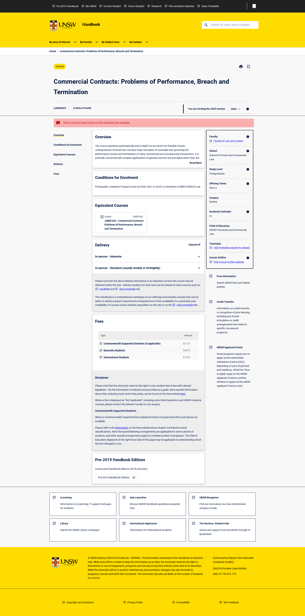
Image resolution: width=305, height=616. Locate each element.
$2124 (186, 343)
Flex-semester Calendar (181, 6)
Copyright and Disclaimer (80, 602)
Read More (196, 163)
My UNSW (91, 6)
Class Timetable (210, 6)
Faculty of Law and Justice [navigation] (228, 141)
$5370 (186, 350)
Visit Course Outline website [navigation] (229, 262)
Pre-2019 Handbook (67, 6)
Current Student (112, 6)
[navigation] (116, 477)
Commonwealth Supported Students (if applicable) (132, 343)
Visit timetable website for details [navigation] (232, 247)
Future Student (136, 6)
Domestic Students (114, 350)
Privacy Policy (135, 602)
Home (52, 51)
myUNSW (104, 289)
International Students (116, 357)
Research (156, 6)
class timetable (127, 289)
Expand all (194, 244)
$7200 (186, 357)
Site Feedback (231, 602)
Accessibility (183, 602)
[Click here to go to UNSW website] (63, 26)
